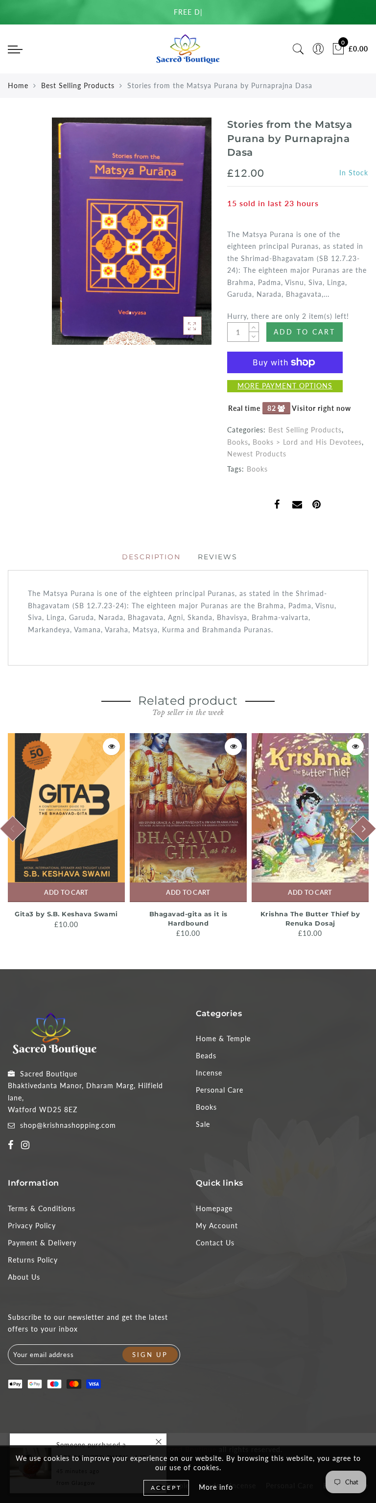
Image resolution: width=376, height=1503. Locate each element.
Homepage (214, 1208)
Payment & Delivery (42, 1243)
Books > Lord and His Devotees (307, 442)
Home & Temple (223, 1038)
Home (18, 85)
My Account (217, 1225)
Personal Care (219, 1090)
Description (151, 556)
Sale (203, 1124)
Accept (166, 1487)
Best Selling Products (78, 85)
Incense (209, 1073)
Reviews (217, 556)
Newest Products (256, 454)
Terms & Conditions (41, 1208)
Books (237, 442)
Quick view (111, 746)
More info (216, 1487)
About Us (24, 1277)
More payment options (284, 386)
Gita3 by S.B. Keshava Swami (66, 914)
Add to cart (66, 892)
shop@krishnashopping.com (68, 1125)
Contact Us (215, 1243)
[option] (66, 831)
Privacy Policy (32, 1225)
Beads (206, 1055)
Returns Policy (33, 1260)
